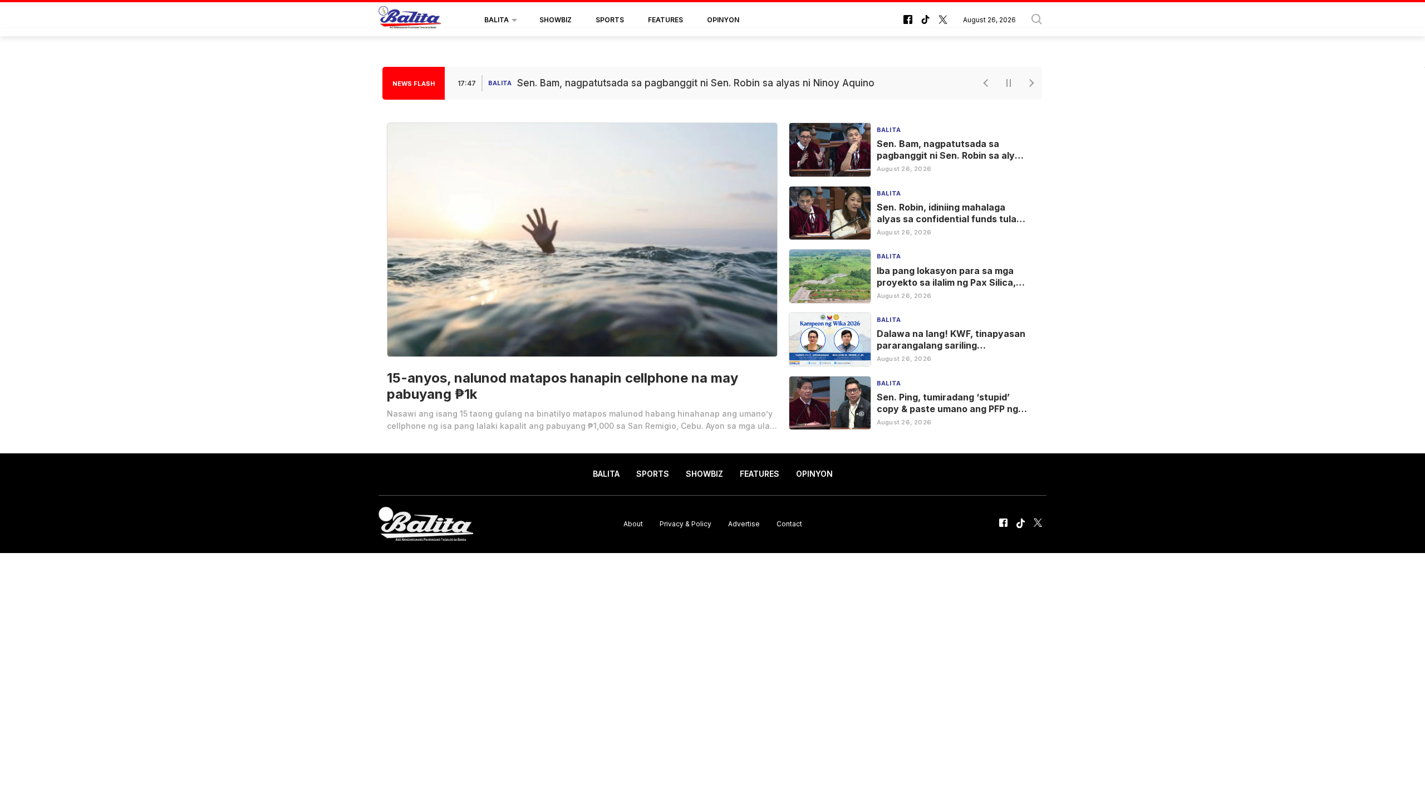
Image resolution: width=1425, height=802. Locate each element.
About (633, 524)
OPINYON (723, 20)
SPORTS (610, 20)
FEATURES (665, 20)
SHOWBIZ (555, 20)
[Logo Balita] (410, 20)
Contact (789, 524)
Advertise (744, 524)
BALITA (496, 20)
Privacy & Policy (685, 524)
